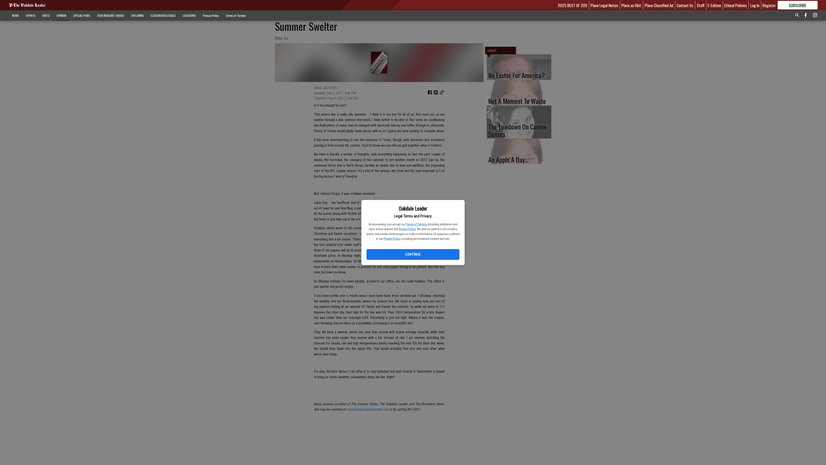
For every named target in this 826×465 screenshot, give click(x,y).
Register (769, 5)
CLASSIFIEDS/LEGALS (163, 15)
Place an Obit (631, 5)
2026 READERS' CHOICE (110, 15)
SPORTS (30, 15)
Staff (700, 5)
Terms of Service (416, 224)
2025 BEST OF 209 (572, 5)
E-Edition (714, 5)
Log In (754, 5)
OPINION (61, 15)
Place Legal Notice (604, 5)
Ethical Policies (735, 5)
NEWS (15, 15)
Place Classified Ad (659, 5)
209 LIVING (137, 15)
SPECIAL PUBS (81, 15)
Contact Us (685, 5)
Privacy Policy (407, 229)
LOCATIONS (189, 15)
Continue (413, 254)
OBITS (46, 15)
